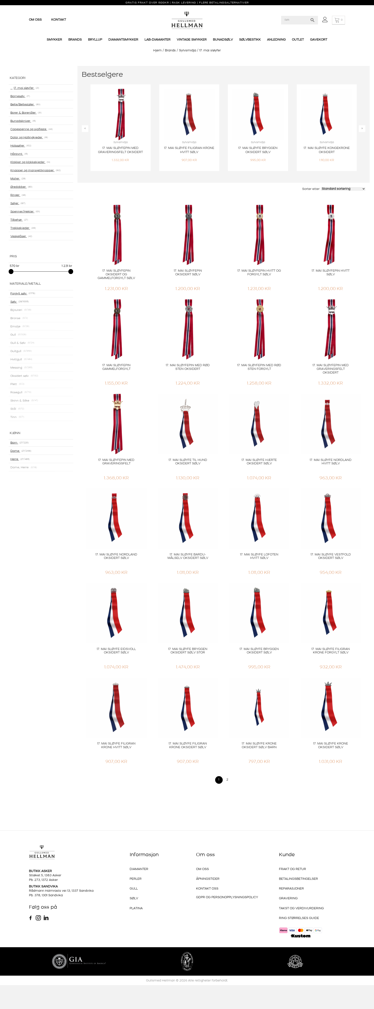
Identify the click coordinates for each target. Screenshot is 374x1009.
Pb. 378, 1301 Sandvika (46, 895)
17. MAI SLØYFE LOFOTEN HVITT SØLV (259, 556)
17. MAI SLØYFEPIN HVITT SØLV (331, 272)
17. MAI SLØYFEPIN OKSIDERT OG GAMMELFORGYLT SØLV (116, 274)
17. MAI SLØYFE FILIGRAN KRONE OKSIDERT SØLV (188, 745)
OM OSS (36, 19)
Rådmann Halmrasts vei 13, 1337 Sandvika (61, 891)
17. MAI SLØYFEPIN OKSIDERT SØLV (188, 272)
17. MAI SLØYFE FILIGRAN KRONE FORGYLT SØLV (330, 651)
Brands (170, 50)
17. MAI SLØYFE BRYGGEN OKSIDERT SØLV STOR (187, 651)
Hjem (157, 50)
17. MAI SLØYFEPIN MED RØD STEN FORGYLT (259, 367)
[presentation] (85, 128)
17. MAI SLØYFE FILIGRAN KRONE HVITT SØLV (116, 745)
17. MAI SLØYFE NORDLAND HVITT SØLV (330, 462)
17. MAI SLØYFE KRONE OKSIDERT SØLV (330, 745)
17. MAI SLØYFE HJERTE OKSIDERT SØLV (259, 462)
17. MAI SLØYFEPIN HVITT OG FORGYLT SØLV (259, 272)
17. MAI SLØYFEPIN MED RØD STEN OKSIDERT (188, 367)
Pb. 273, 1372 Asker (43, 880)
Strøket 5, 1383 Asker (45, 875)
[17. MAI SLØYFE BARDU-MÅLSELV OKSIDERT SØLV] (188, 518)
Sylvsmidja (187, 50)
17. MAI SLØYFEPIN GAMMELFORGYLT (116, 367)
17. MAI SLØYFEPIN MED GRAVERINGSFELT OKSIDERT (331, 369)
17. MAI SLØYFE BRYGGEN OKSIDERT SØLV (259, 651)
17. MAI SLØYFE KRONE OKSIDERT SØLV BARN (259, 745)
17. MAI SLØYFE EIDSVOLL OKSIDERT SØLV (116, 651)
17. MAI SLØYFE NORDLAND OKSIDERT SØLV (116, 556)
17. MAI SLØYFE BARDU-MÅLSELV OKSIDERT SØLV (188, 556)
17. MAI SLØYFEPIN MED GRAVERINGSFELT (116, 462)
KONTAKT (58, 19)
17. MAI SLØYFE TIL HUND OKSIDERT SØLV (188, 462)
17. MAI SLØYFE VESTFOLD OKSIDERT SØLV (331, 556)
